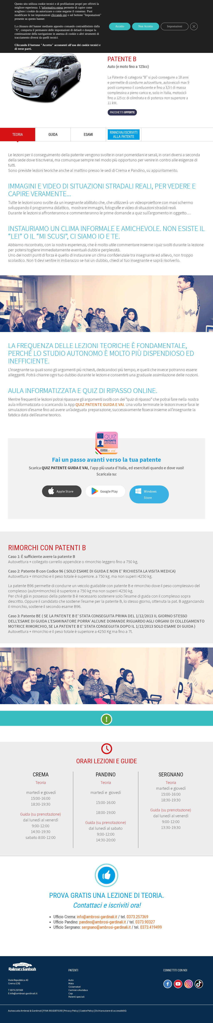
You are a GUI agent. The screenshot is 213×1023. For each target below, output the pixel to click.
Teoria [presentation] (17, 134)
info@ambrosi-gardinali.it (97, 916)
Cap (70, 993)
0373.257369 (137, 916)
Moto (71, 983)
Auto (70, 980)
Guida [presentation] (53, 134)
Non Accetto (145, 26)
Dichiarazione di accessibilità (110, 1010)
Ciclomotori (74, 986)
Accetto (119, 26)
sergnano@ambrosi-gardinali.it (106, 927)
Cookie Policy (87, 1010)
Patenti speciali (76, 996)
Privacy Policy (71, 1010)
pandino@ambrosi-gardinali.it (102, 921)
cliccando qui (59, 15)
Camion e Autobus (78, 990)
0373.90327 (145, 921)
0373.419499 (151, 927)
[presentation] (123, 134)
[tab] (17, 135)
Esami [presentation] (88, 134)
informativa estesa (52, 7)
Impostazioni (174, 26)
